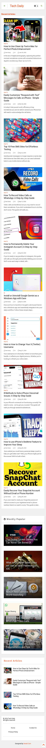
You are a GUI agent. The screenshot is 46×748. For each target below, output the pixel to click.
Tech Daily (17, 6)
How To (6, 43)
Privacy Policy (13, 732)
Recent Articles (8, 14)
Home (13, 728)
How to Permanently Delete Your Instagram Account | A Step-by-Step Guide (20, 247)
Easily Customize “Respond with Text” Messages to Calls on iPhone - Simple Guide (22, 98)
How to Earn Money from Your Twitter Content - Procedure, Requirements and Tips (22, 644)
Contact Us (33, 728)
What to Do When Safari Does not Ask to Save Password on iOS (21, 565)
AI (4, 293)
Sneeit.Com (27, 743)
